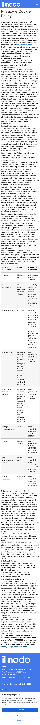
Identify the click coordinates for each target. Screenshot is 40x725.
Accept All (20, 710)
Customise (20, 715)
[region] (20, 708)
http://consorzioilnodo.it (24, 45)
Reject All (20, 721)
